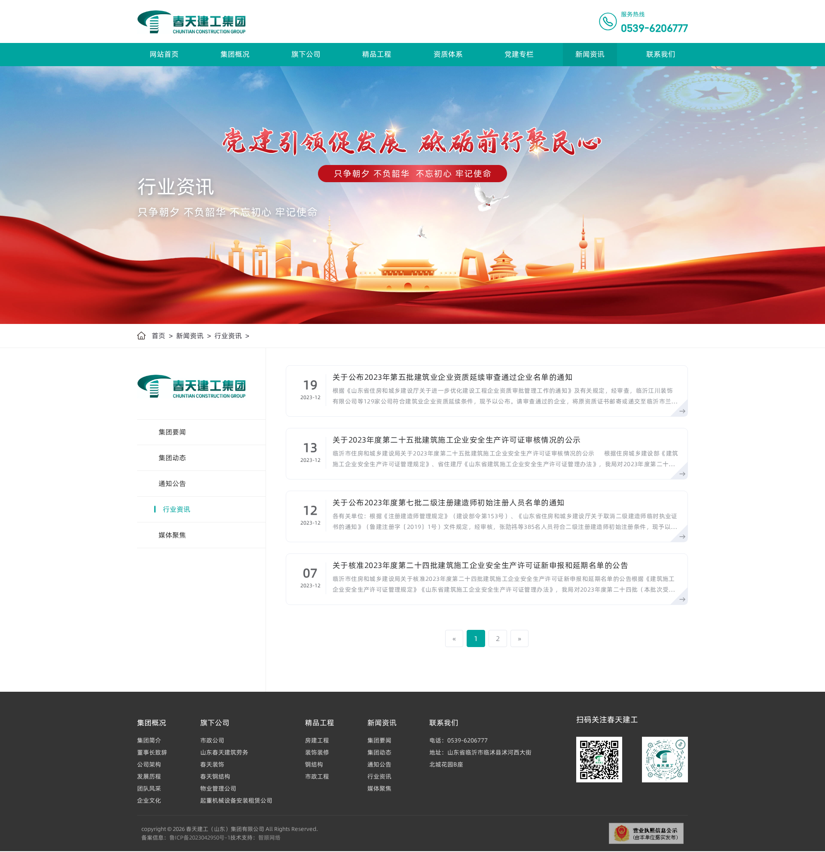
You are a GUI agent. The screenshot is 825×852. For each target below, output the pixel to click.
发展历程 (149, 776)
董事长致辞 (152, 752)
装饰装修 (317, 752)
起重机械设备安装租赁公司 (236, 800)
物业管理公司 (218, 788)
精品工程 (376, 54)
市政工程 (317, 776)
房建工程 (317, 740)
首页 (158, 335)
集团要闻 (172, 432)
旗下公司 (306, 54)
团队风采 (149, 788)
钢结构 (314, 764)
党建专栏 (519, 54)
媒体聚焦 (172, 535)
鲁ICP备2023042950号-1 (199, 837)
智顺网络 (269, 837)
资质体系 (448, 54)
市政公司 (212, 740)
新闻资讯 (590, 54)
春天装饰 (212, 764)
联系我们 (660, 54)
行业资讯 (228, 335)
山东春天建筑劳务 (224, 752)
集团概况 (235, 54)
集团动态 (172, 457)
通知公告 (172, 483)
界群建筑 (14, 848)
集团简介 (149, 740)
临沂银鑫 (14, 848)
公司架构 (149, 764)
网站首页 (164, 54)
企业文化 (149, 800)
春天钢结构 (215, 776)
